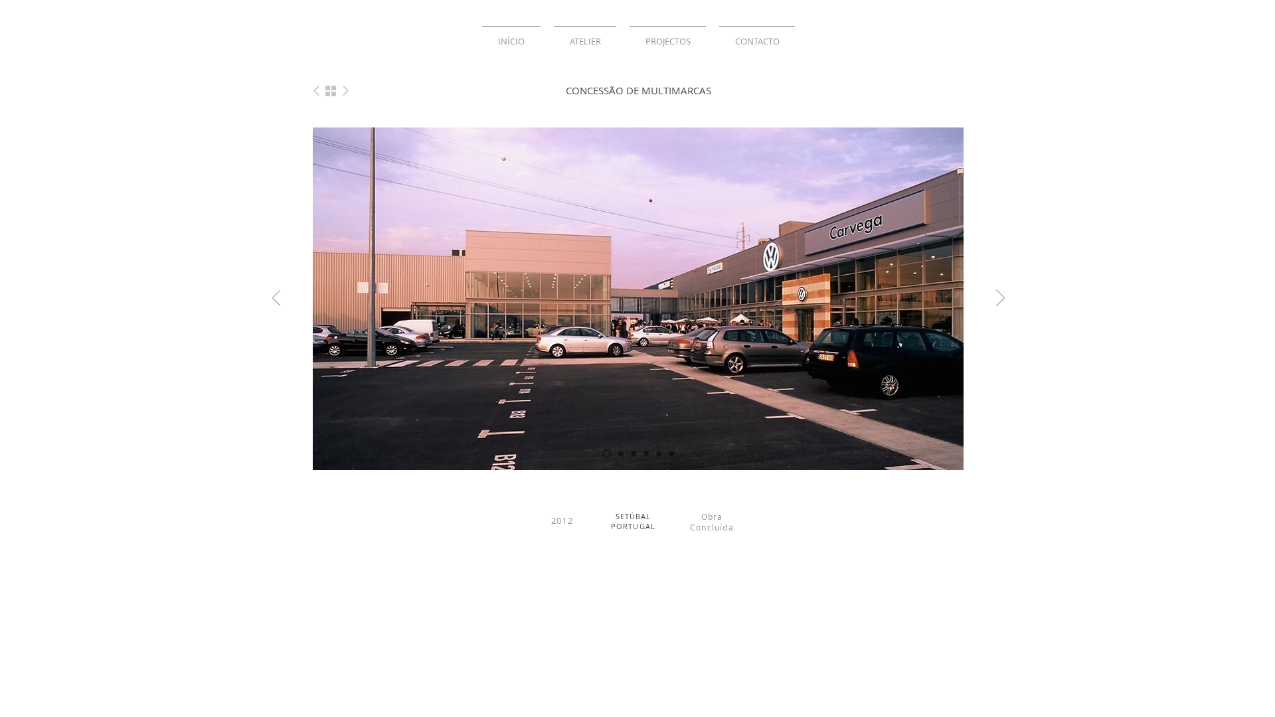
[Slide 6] (646, 453)
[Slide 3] (633, 453)
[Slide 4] (658, 453)
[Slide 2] (621, 453)
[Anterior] (276, 298)
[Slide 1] (606, 453)
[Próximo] (1000, 298)
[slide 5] (671, 453)
